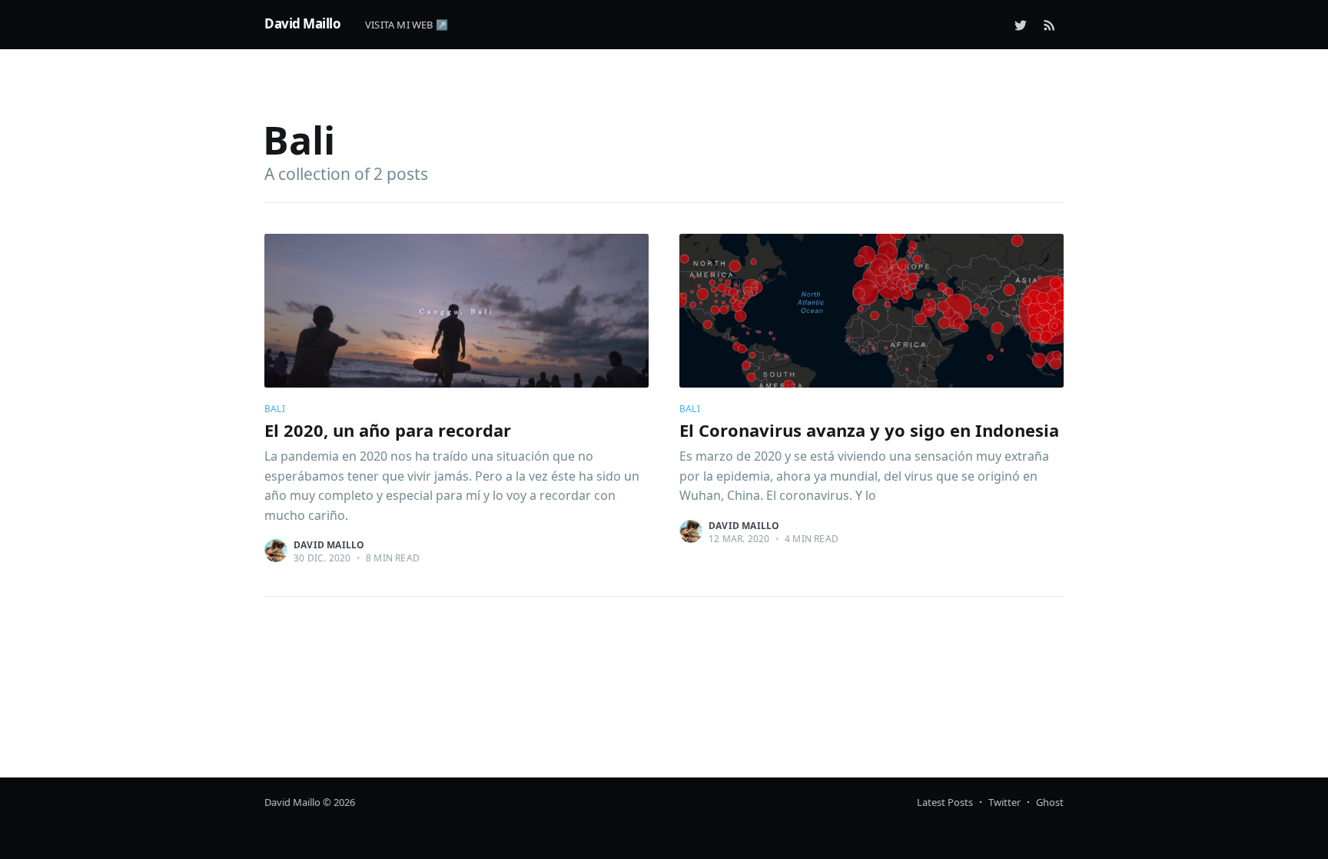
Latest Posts (945, 802)
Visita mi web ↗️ (406, 25)
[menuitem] (414, 25)
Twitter (1004, 802)
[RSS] (1049, 24)
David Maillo (302, 23)
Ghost (1050, 802)
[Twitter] (1020, 24)
